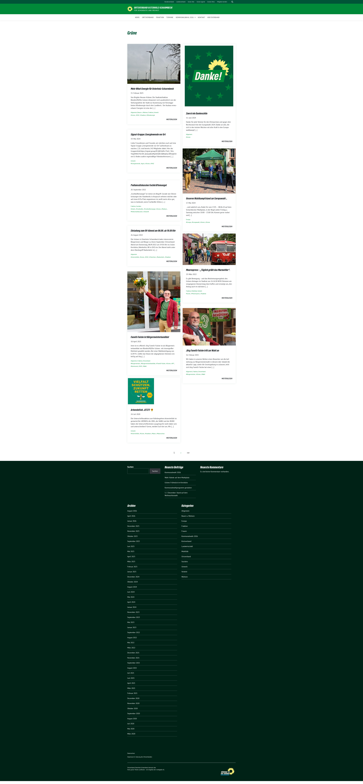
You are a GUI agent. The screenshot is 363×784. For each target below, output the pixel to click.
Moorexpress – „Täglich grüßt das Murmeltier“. (208, 269)
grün (143, 163)
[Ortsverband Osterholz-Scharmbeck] (130, 9)
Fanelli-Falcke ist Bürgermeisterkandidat (150, 337)
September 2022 (133, 632)
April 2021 (131, 683)
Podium (164, 209)
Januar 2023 (131, 627)
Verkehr (199, 291)
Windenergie (151, 115)
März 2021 (131, 688)
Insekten (148, 433)
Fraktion (150, 112)
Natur (154, 433)
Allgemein (134, 112)
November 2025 (133, 531)
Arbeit (133, 209)
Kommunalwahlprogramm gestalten (178, 488)
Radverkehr (160, 257)
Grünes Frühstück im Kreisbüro (176, 482)
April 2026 (131, 516)
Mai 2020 (130, 729)
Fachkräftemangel (150, 209)
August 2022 (132, 637)
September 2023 (133, 617)
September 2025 (133, 541)
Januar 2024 (131, 607)
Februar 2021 (132, 693)
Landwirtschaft (187, 546)
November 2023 (133, 612)
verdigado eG (160, 770)
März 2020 (131, 734)
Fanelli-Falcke (161, 363)
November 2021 (133, 658)
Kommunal (134, 366)
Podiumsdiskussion (137, 212)
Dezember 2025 (133, 526)
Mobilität (194, 291)
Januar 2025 (131, 572)
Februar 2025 (132, 566)
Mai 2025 (130, 551)
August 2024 (132, 587)
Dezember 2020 (133, 698)
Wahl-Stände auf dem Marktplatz (177, 477)
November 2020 (133, 703)
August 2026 (132, 511)
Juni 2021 (131, 678)
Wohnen (185, 577)
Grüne (133, 115)
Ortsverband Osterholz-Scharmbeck (153, 7)
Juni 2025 (131, 546)
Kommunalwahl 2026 (173, 472)
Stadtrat (143, 115)
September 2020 (133, 713)
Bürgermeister (135, 363)
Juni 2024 (131, 592)
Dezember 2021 (133, 653)
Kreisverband (186, 541)
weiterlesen (171, 119)
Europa (188, 219)
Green (203, 222)
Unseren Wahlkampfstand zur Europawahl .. (206, 198)
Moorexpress (196, 294)
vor (188, 453)
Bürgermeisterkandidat (148, 363)
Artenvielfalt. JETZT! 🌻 (142, 409)
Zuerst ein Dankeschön (196, 113)
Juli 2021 (130, 673)
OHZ (138, 115)
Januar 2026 (131, 521)
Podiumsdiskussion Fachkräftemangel (149, 185)
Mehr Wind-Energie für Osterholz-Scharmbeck (152, 88)
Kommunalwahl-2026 (190, 536)
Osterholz (153, 257)
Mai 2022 (130, 642)
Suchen (130, 467)
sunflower (142, 770)
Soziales (138, 206)
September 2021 (133, 663)
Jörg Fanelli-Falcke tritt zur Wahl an (202, 350)
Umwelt (156, 112)
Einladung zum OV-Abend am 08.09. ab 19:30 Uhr (153, 230)
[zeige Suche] (232, 2)
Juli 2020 (130, 723)
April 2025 (131, 556)
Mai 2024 (130, 597)
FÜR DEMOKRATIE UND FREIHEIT (146, 10)
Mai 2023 (130, 622)
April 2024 (131, 602)
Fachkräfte (140, 209)
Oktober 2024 (132, 582)
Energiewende (135, 163)
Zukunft (146, 212)
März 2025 (131, 561)
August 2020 (132, 718)
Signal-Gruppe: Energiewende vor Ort (148, 134)
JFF (173, 363)
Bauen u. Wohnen (142, 112)
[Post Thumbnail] (153, 63)
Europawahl (196, 222)
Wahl (145, 366)
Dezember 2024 (133, 577)
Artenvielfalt (135, 257)
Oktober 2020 (132, 708)
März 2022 (131, 648)
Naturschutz (161, 433)
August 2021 (132, 668)
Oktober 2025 (132, 536)
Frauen (184, 531)
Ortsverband (146, 361)
